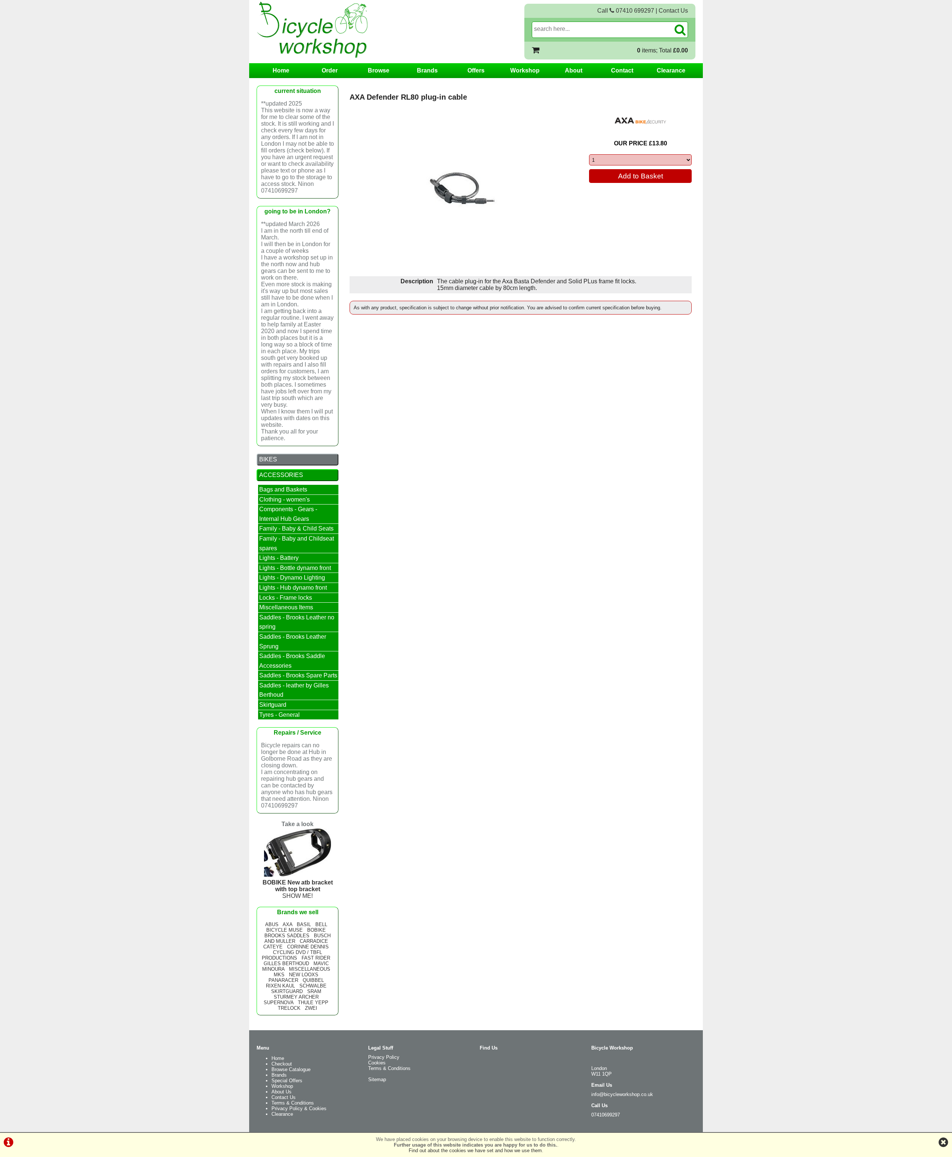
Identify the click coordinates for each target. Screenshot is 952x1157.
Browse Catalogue (291, 1069)
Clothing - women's (284, 499)
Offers (476, 70)
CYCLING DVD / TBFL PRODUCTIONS (292, 955)
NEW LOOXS (303, 974)
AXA (287, 924)
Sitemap (377, 1079)
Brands (427, 70)
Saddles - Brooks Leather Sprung (292, 642)
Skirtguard (272, 705)
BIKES (268, 459)
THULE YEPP (313, 1002)
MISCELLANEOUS (309, 969)
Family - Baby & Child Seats (296, 528)
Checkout (281, 1064)
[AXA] (640, 120)
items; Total (662, 50)
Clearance (671, 70)
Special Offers (286, 1080)
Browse (378, 70)
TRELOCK (289, 1008)
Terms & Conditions (292, 1103)
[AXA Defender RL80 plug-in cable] (464, 190)
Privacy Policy (383, 1057)
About (573, 70)
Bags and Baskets (283, 489)
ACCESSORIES (281, 475)
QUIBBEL (313, 980)
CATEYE (273, 947)
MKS (279, 974)
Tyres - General (279, 715)
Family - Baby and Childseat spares (296, 543)
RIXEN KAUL (280, 986)
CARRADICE (314, 941)
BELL (321, 924)
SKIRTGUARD (287, 991)
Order (330, 70)
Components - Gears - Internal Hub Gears (288, 514)
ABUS (272, 924)
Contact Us (673, 10)
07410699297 (605, 1115)
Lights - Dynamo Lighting (292, 577)
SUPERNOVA (278, 1002)
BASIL (304, 924)
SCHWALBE (313, 986)
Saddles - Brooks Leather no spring (296, 622)
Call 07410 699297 (625, 10)
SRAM (314, 991)
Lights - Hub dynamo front (293, 587)
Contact (622, 70)
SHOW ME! (298, 889)
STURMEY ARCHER (296, 997)
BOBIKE (316, 930)
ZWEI (311, 1008)
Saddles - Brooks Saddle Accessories (292, 661)
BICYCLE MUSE (284, 930)
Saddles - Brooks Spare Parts (298, 675)
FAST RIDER (316, 958)
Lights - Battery (279, 558)
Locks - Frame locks (285, 597)
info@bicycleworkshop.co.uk (622, 1094)
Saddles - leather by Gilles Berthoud (294, 690)
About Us (281, 1092)
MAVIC (321, 963)
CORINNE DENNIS (308, 947)
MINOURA (273, 969)
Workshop (525, 70)
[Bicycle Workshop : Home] (342, 30)
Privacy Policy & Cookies (299, 1108)
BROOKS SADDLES (286, 935)
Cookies (377, 1063)
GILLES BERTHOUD (286, 963)
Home (281, 70)
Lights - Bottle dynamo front (295, 568)
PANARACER (283, 980)
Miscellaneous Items (286, 607)
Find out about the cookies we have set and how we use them (475, 1150)
